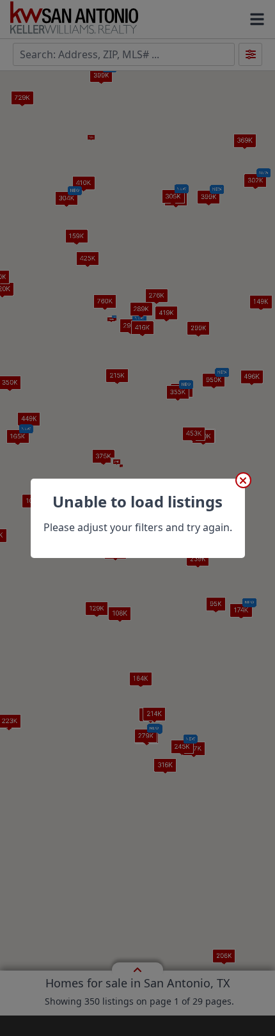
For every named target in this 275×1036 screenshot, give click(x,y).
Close (243, 480)
